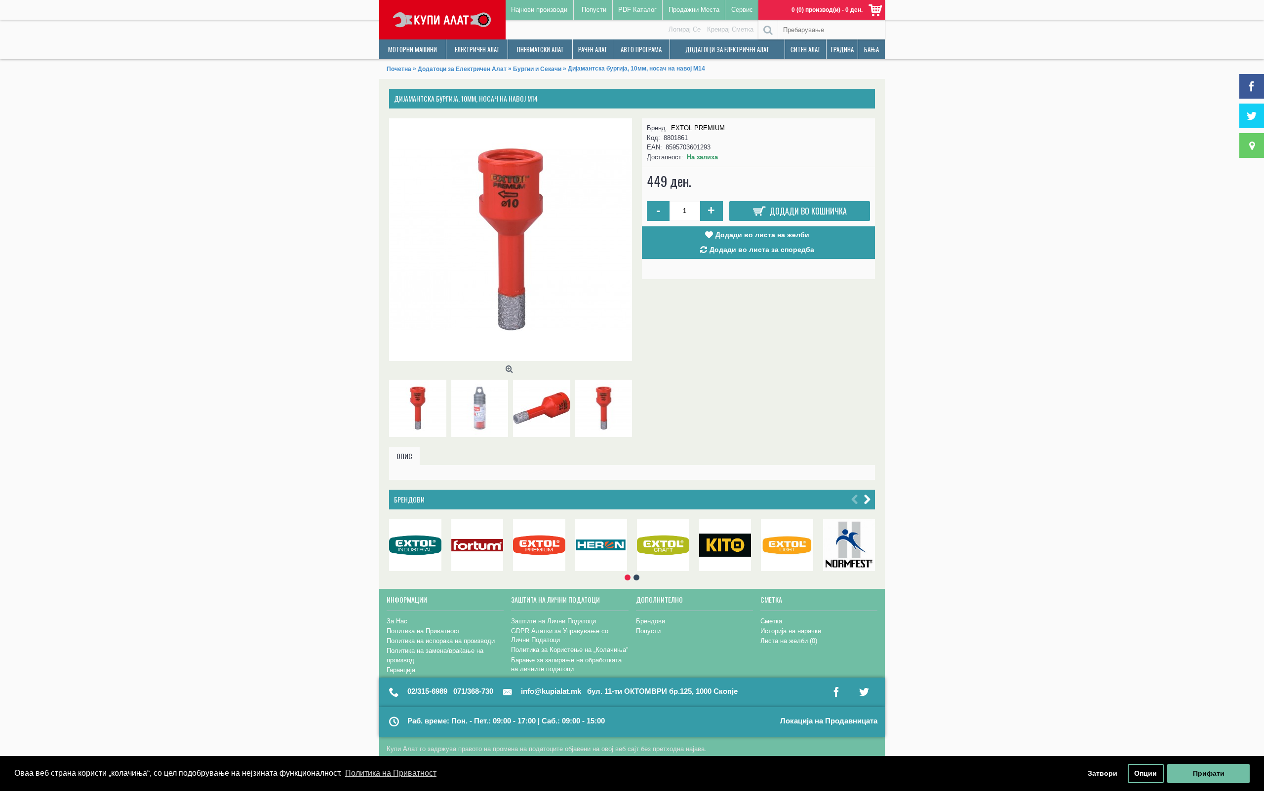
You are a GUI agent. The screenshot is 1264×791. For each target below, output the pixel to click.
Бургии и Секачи (537, 69)
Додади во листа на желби (762, 235)
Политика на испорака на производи (441, 641)
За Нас (397, 621)
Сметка (771, 621)
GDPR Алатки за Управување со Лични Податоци (559, 635)
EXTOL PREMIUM (698, 128)
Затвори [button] (1102, 773)
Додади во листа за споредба (762, 249)
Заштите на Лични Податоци (553, 621)
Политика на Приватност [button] (390, 773)
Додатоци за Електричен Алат (462, 69)
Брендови (409, 499)
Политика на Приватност (423, 631)
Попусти (648, 631)
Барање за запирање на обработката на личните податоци (566, 664)
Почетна (399, 69)
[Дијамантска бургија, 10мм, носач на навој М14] (510, 239)
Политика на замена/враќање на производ (435, 655)
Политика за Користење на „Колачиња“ (569, 649)
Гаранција (401, 670)
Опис (404, 456)
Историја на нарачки (790, 631)
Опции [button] (1145, 773)
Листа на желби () (788, 641)
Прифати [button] (1208, 773)
